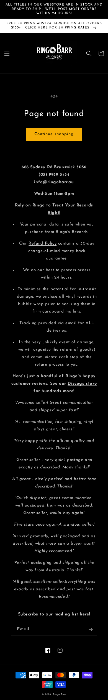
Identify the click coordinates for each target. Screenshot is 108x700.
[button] (7, 53)
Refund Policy (42, 244)
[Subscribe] (90, 629)
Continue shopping (54, 134)
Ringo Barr (59, 694)
